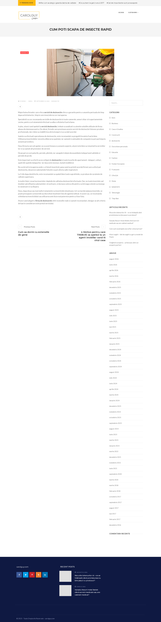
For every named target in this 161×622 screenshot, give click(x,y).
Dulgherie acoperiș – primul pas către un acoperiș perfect (123, 244)
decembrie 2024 (115, 349)
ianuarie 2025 (114, 344)
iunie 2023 (113, 434)
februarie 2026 (114, 282)
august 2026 (114, 259)
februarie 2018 (114, 491)
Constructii (116, 135)
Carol (30, 101)
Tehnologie (116, 193)
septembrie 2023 (115, 423)
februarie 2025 (114, 338)
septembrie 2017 (115, 502)
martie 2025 (113, 333)
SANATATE (116, 187)
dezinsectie (24, 52)
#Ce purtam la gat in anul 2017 (91, 3)
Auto (113, 118)
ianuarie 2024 (114, 400)
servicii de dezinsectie (53, 112)
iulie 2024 (113, 378)
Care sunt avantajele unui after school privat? (125, 229)
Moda (114, 181)
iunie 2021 (113, 468)
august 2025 (114, 310)
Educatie (115, 152)
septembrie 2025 (115, 304)
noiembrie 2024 (115, 355)
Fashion (114, 158)
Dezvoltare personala (119, 146)
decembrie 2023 (115, 406)
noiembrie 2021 (115, 463)
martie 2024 (113, 395)
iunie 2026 (113, 265)
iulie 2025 (113, 316)
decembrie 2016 (115, 525)
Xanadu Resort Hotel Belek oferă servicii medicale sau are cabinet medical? (124, 222)
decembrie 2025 (115, 287)
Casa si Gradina (117, 129)
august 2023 (114, 429)
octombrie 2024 (115, 361)
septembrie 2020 (115, 474)
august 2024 (114, 372)
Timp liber (115, 198)
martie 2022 (113, 451)
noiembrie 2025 (115, 293)
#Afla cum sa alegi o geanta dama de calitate (57, 3)
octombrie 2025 (115, 299)
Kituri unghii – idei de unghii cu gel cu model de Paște (126, 235)
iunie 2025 (113, 321)
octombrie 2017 (115, 497)
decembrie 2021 (115, 457)
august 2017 (114, 508)
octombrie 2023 (115, 417)
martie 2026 (113, 276)
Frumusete (115, 170)
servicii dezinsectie (49, 126)
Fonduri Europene (118, 164)
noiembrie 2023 (115, 412)
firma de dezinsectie (43, 201)
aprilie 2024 (113, 389)
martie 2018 (113, 485)
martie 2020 (113, 480)
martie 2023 (113, 440)
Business (115, 123)
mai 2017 (112, 514)
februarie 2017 (114, 519)
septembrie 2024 (115, 367)
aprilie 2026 (113, 270)
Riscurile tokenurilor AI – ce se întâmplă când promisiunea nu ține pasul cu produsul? (125, 214)
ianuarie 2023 (114, 446)
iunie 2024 (113, 383)
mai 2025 (112, 327)
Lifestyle (115, 175)
